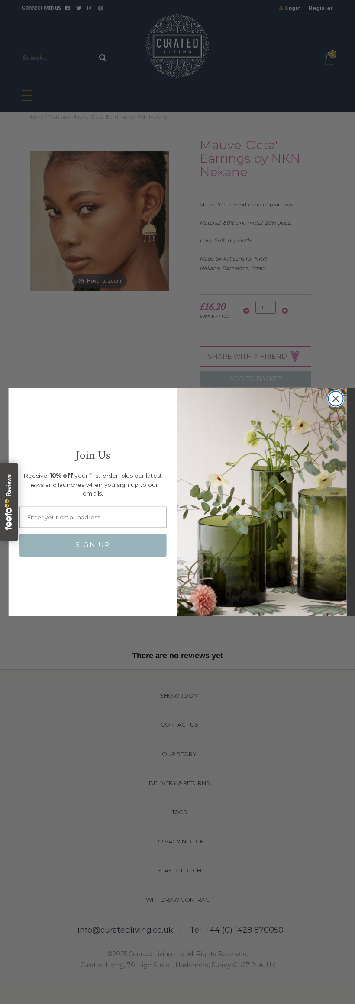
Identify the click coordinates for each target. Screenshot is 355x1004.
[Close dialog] (336, 398)
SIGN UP (93, 545)
